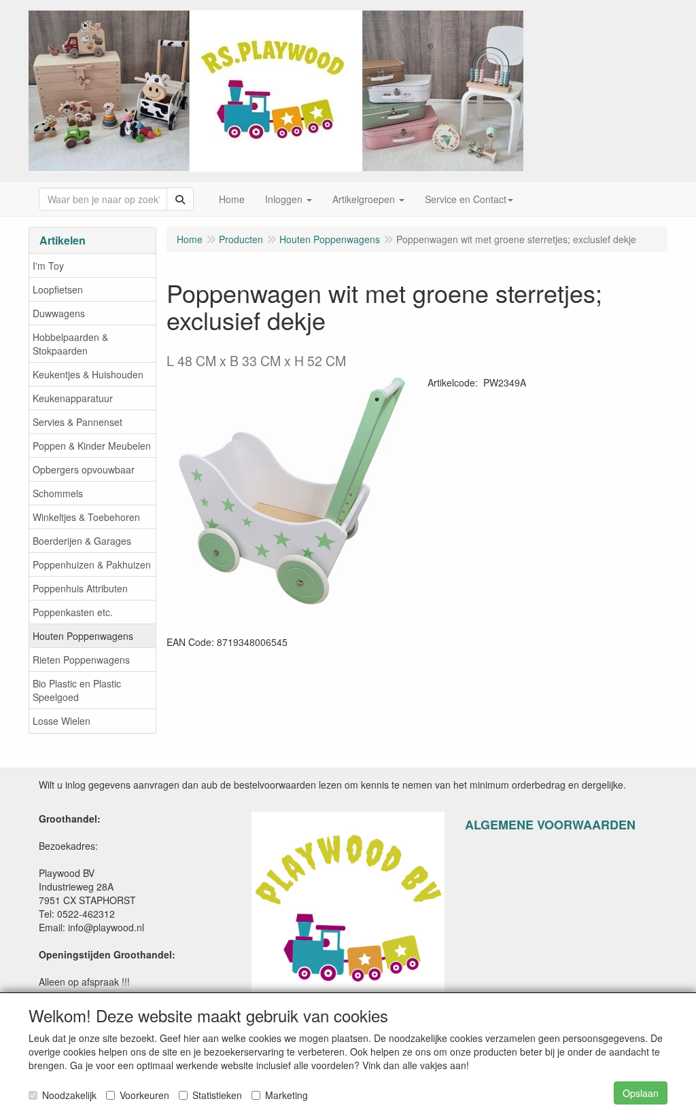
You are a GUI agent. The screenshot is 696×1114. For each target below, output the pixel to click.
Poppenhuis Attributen (80, 588)
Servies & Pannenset (77, 422)
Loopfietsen (58, 289)
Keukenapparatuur (73, 398)
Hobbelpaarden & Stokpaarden (70, 343)
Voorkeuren (144, 1095)
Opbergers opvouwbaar (84, 469)
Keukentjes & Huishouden (88, 374)
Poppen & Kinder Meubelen (92, 445)
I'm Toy (48, 265)
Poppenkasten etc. (73, 612)
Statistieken (217, 1095)
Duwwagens (59, 313)
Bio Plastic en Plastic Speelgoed (77, 690)
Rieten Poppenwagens (81, 659)
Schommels (58, 493)
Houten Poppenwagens (83, 636)
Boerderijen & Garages (82, 540)
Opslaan (641, 1093)
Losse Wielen (61, 720)
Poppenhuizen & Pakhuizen (92, 564)
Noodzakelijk (69, 1095)
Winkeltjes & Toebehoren (86, 517)
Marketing (286, 1095)
